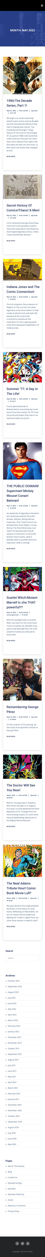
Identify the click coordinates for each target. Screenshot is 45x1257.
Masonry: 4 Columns (17, 1205)
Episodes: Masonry (16, 1194)
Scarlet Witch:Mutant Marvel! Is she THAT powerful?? (22, 602)
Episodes (12, 1188)
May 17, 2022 (11, 506)
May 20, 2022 (11, 399)
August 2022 (13, 992)
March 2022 (13, 1020)
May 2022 (12, 1009)
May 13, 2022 (11, 612)
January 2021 (13, 1099)
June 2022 (12, 1003)
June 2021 (12, 1071)
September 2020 (15, 1121)
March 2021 (13, 1088)
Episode (34, 111)
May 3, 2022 (11, 898)
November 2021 (15, 1043)
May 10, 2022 (11, 717)
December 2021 (14, 1037)
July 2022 (12, 998)
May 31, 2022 (11, 111)
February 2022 (14, 1026)
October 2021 (14, 1048)
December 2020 (14, 1105)
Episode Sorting (15, 1183)
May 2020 (12, 1144)
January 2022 (13, 1031)
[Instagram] (28, 1243)
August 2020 (13, 1127)
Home (10, 1200)
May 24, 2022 (11, 297)
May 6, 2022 (11, 795)
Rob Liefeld (23, 111)
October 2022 (14, 981)
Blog (10, 1172)
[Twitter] (22, 1243)
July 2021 (12, 1065)
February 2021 (14, 1093)
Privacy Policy (13, 1211)
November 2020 (15, 1110)
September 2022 (15, 986)
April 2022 (12, 1014)
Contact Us (12, 1177)
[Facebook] (17, 1243)
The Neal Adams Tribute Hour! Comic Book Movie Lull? (21, 888)
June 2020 (12, 1138)
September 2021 (15, 1054)
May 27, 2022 (11, 215)
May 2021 (12, 1076)
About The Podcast (16, 1166)
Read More (11, 156)
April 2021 (12, 1082)
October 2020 (14, 1116)
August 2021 (13, 1060)
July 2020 (12, 1133)
